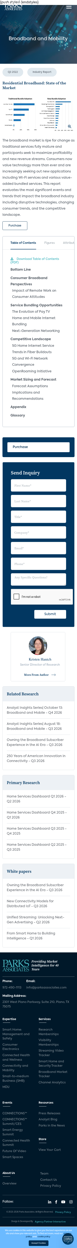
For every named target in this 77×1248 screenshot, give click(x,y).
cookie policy (44, 1237)
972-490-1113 (11, 987)
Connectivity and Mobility (15, 1068)
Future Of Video (14, 1151)
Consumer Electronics (10, 1047)
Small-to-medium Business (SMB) (15, 1078)
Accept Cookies (38, 1243)
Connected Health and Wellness (16, 1057)
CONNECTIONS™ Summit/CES (14, 1121)
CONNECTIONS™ (14, 1113)
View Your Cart (50, 1150)
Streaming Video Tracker (51, 1053)
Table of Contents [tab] (23, 243)
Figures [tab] (49, 243)
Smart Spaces (12, 1157)
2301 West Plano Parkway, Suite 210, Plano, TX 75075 (35, 1004)
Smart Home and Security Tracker (51, 1064)
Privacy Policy (50, 1185)
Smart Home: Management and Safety (16, 1034)
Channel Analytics (52, 1082)
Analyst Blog (48, 1119)
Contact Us (48, 1179)
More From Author (36, 675)
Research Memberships (49, 1032)
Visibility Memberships (49, 1042)
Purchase (14, 225)
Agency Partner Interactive (50, 1222)
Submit (50, 614)
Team (44, 1173)
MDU (5, 1087)
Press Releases (49, 1113)
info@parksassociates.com (46, 987)
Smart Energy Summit (12, 1132)
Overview (9, 1183)
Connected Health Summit (16, 1143)
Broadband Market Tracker (53, 1074)
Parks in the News (52, 1125)
